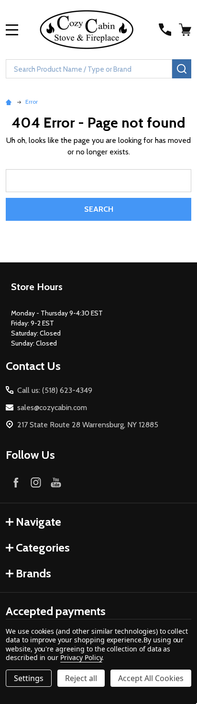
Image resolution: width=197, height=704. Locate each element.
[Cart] (186, 30)
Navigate (38, 522)
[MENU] (12, 29)
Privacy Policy (81, 657)
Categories (43, 547)
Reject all (81, 678)
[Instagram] (36, 482)
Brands (33, 573)
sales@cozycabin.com (52, 407)
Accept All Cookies (151, 678)
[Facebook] (16, 482)
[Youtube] (56, 482)
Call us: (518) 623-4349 (54, 390)
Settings (29, 678)
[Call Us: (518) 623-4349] (165, 30)
